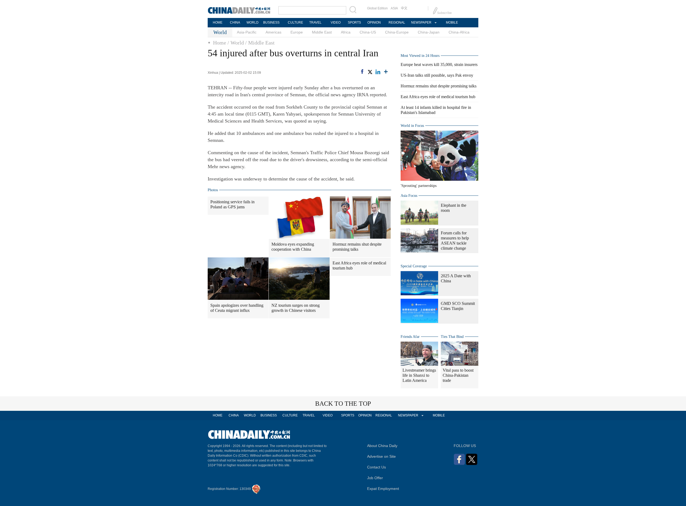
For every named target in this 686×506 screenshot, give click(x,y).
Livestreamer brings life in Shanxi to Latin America (419, 375)
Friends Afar (410, 337)
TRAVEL (315, 22)
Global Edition (377, 8)
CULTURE (295, 22)
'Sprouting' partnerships (419, 186)
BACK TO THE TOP (343, 403)
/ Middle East (260, 43)
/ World (236, 43)
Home (219, 43)
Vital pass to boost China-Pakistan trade (458, 375)
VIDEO (336, 22)
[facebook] (362, 71)
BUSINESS (271, 22)
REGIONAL (397, 22)
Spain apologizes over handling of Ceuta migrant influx (236, 308)
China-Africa (459, 32)
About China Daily (382, 446)
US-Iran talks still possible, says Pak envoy (437, 75)
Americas (273, 32)
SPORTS (354, 22)
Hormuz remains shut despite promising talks (357, 247)
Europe (296, 32)
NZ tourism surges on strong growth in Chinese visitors (295, 308)
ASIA (394, 8)
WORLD (253, 22)
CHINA (235, 22)
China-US (368, 32)
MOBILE (452, 22)
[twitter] (369, 72)
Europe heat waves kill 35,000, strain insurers (439, 64)
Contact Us (376, 467)
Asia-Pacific (246, 32)
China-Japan (428, 32)
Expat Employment (383, 488)
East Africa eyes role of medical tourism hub (359, 265)
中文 (404, 8)
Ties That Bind (452, 337)
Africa (346, 32)
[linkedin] (378, 72)
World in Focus (412, 126)
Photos (213, 190)
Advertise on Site (381, 456)
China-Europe (397, 32)
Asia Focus (409, 196)
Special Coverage (414, 266)
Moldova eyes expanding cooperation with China (292, 247)
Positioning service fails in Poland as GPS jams (232, 204)
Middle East (322, 32)
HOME (217, 22)
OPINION (374, 22)
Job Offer (375, 478)
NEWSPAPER (421, 22)
